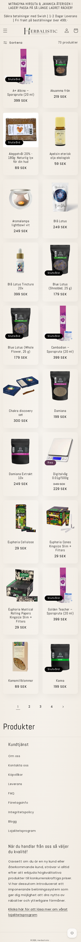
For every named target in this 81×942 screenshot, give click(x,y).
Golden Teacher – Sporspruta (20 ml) (60, 611)
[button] (5, 30)
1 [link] (18, 706)
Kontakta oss (18, 765)
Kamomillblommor (20, 681)
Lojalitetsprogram (22, 831)
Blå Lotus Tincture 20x (21, 286)
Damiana (60, 411)
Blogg (12, 821)
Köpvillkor (15, 775)
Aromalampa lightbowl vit (21, 223)
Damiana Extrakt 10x (21, 476)
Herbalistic (43, 940)
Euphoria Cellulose (21, 542)
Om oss (14, 756)
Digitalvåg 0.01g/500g (60, 476)
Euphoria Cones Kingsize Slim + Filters (60, 546)
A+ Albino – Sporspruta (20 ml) (20, 93)
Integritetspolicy (21, 812)
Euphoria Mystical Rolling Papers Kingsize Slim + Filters (20, 616)
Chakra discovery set (20, 413)
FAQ (11, 793)
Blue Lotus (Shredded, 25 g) (60, 286)
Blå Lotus (60, 221)
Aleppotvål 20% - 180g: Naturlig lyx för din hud (20, 158)
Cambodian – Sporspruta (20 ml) (60, 349)
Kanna (60, 681)
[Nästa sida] (63, 706)
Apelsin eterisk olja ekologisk (60, 156)
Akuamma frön (60, 91)
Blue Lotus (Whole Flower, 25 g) (20, 349)
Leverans (15, 784)
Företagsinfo (18, 803)
